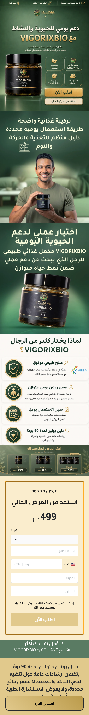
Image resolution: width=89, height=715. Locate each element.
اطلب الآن (44, 619)
